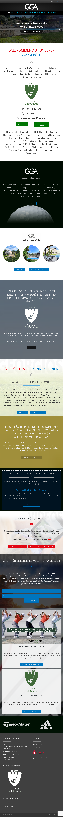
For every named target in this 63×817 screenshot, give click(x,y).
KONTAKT (43, 13)
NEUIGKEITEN (20, 13)
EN (59, 1)
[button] (32, 203)
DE (57, 1)
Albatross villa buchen (31, 31)
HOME (8, 13)
